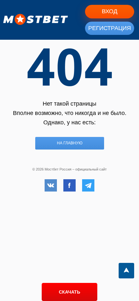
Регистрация (109, 28)
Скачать (69, 292)
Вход (109, 11)
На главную (69, 143)
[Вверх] (126, 270)
